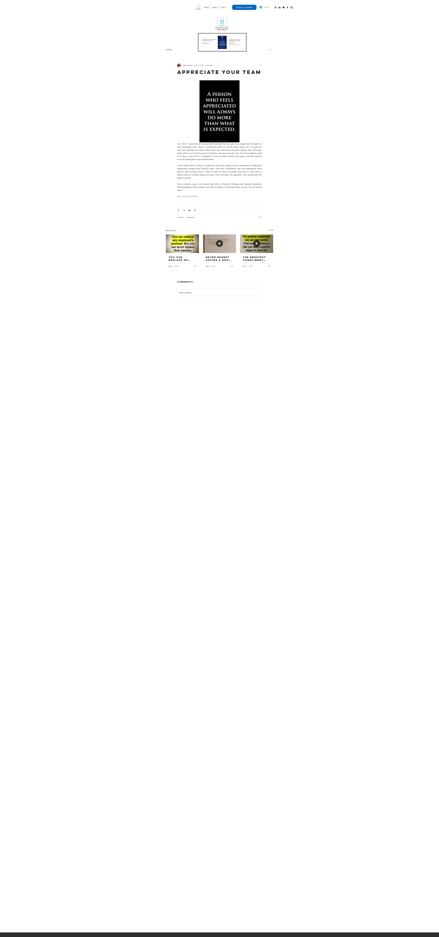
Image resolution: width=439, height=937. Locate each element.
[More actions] (260, 65)
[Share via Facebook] (178, 210)
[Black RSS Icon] (275, 7)
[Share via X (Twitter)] (184, 210)
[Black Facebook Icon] (287, 7)
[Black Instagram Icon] (291, 7)
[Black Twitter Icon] (283, 7)
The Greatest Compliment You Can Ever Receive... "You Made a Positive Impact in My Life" (256, 258)
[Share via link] (195, 210)
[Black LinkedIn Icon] (279, 7)
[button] (270, 50)
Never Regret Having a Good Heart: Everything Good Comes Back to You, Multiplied (218, 258)
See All (271, 230)
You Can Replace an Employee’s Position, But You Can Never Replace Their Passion (181, 258)
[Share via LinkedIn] (189, 210)
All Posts (169, 50)
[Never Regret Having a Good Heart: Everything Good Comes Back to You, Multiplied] (219, 243)
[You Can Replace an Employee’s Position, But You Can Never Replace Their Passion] (182, 243)
